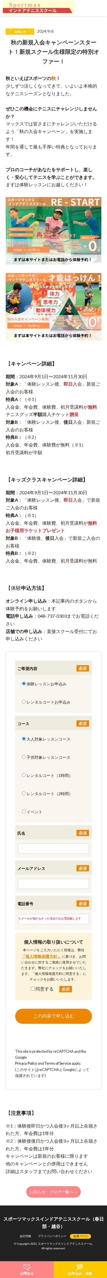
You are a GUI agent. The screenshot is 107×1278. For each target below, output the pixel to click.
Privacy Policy (26, 1063)
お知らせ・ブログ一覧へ (53, 1192)
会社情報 (25, 1236)
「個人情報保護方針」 (41, 956)
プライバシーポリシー (52, 1236)
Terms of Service (58, 1063)
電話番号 (25, 903)
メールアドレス (31, 868)
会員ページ (80, 1236)
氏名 (21, 833)
